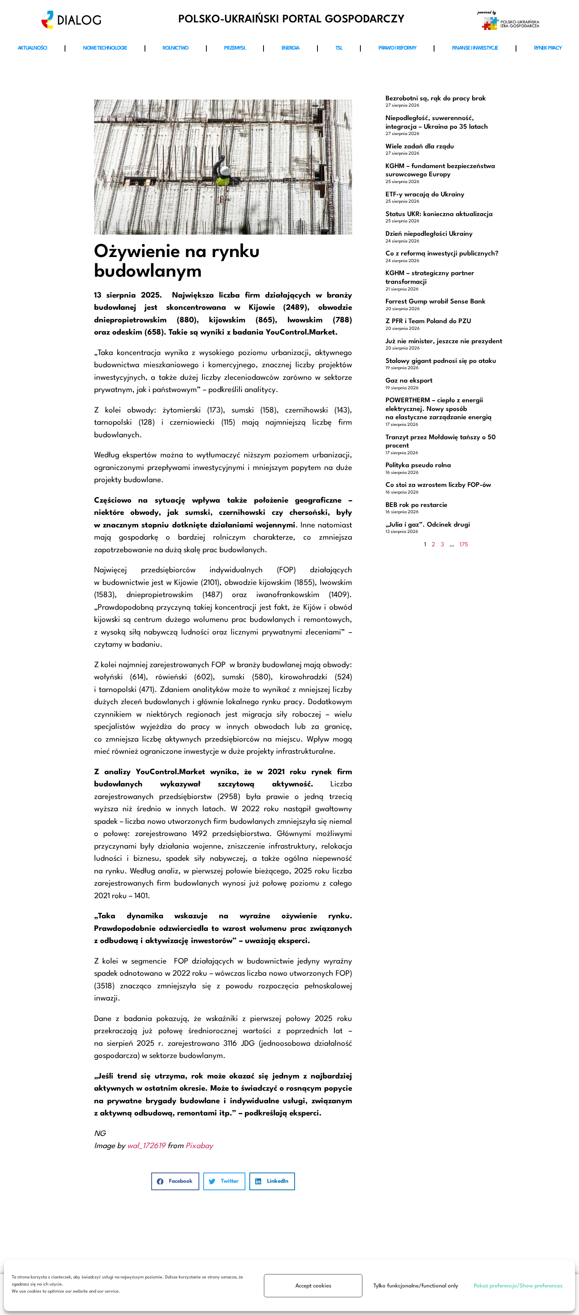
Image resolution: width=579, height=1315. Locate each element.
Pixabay (199, 1146)
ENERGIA (290, 48)
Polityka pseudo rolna (418, 465)
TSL (339, 48)
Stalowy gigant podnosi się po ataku (441, 361)
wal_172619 (146, 1146)
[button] (175, 1181)
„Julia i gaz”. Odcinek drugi (428, 525)
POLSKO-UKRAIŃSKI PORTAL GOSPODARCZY (291, 19)
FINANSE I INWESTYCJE (475, 48)
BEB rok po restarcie (416, 505)
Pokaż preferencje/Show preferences (518, 1286)
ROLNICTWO (175, 48)
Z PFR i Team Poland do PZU (428, 321)
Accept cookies (313, 1286)
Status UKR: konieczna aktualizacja (439, 214)
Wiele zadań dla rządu (420, 146)
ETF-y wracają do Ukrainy (425, 194)
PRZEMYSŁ (234, 48)
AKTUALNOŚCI (32, 48)
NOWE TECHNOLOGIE (105, 48)
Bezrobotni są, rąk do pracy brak (436, 98)
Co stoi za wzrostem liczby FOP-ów (438, 485)
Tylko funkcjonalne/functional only (415, 1286)
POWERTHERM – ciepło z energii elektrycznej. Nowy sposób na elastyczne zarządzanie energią (439, 409)
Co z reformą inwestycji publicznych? (442, 253)
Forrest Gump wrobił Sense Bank (436, 301)
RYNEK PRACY (548, 48)
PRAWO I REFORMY (397, 48)
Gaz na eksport (409, 380)
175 (464, 545)
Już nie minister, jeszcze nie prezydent (444, 341)
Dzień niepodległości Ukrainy (429, 234)
